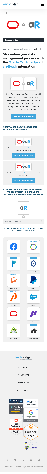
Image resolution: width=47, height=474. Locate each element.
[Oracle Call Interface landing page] (13, 25)
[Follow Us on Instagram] (15, 460)
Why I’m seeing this (13, 13)
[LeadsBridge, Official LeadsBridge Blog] (11, 4)
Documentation (11, 40)
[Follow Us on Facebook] (7, 460)
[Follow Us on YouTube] (31, 460)
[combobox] (23, 221)
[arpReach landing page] (34, 25)
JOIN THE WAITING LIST (23, 116)
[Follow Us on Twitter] (39, 460)
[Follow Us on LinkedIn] (23, 460)
